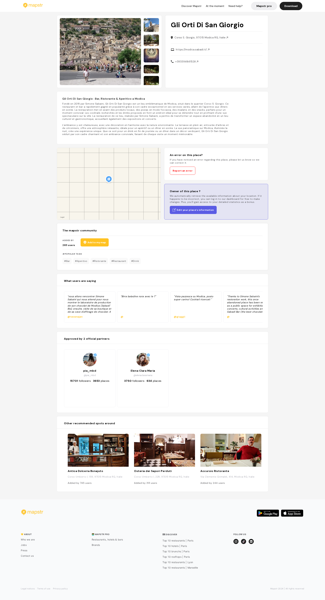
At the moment (215, 6)
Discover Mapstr (191, 6)
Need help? (236, 6)
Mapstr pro (264, 6)
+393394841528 (186, 61)
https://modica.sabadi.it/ (192, 49)
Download (291, 6)
